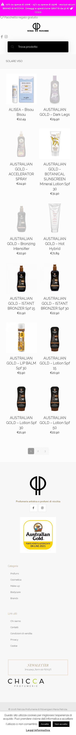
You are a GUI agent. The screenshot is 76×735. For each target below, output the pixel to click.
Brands (14, 598)
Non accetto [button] (61, 724)
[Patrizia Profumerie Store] (38, 27)
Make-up (15, 586)
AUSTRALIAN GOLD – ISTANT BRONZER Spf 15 (21, 303)
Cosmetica (15, 579)
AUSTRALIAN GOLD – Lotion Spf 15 (55, 363)
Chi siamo (15, 621)
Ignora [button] (38, 11)
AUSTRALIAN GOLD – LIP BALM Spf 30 (21, 363)
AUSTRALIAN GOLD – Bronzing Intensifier (21, 244)
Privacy (14, 639)
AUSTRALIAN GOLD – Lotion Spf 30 (21, 423)
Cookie (13, 646)
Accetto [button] (45, 724)
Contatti (14, 627)
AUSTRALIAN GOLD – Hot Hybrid (54, 244)
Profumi (14, 573)
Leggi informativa (38, 730)
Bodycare (15, 592)
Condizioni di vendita (21, 633)
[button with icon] (33, 508)
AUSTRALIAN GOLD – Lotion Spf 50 (55, 423)
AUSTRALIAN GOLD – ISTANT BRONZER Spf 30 (55, 303)
